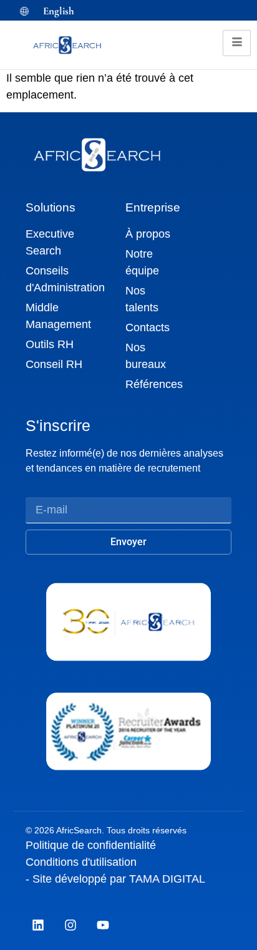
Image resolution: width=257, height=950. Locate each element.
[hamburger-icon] (237, 43)
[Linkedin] (38, 925)
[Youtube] (102, 925)
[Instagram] (70, 925)
